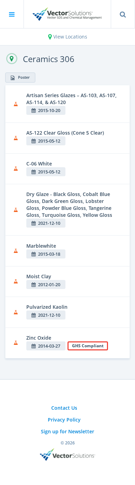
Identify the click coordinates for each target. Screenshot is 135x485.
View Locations (69, 36)
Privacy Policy (64, 419)
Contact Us (64, 408)
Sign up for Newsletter (67, 431)
